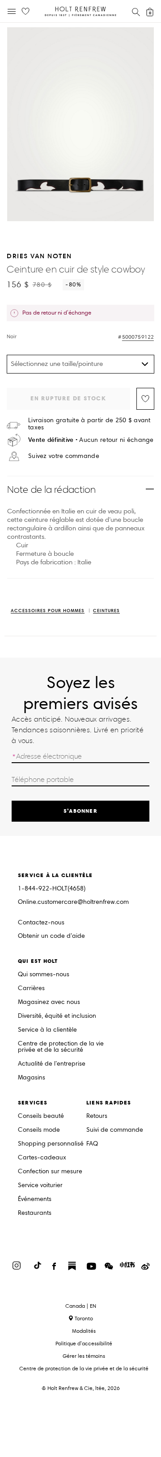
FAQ (92, 1144)
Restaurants (34, 1213)
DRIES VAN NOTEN (39, 256)
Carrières (31, 988)
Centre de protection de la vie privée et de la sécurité (61, 1047)
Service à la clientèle (47, 1030)
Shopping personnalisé (51, 1144)
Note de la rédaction (51, 489)
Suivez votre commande (63, 456)
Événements (34, 1199)
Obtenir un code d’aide (51, 936)
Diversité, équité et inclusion (57, 1016)
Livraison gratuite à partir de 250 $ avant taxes (89, 424)
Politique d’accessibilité (83, 1343)
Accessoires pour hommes (48, 611)
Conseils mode (39, 1130)
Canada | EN (80, 1306)
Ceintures (106, 611)
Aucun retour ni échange (91, 440)
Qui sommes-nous (43, 974)
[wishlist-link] (25, 12)
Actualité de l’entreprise (51, 1064)
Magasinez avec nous (49, 1002)
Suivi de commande (114, 1130)
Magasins (31, 1078)
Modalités (84, 1330)
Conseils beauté (41, 1116)
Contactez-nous (41, 922)
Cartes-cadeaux (42, 1158)
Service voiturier (40, 1185)
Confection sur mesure (50, 1171)
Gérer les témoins (84, 1355)
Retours (96, 1116)
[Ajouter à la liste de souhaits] (145, 399)
